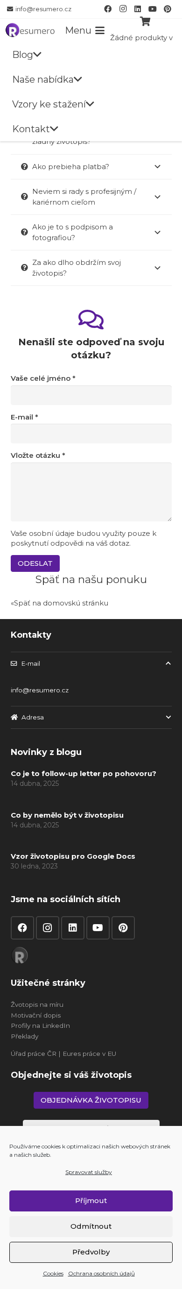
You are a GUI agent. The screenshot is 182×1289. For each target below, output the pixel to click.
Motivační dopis (36, 1015)
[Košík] (145, 21)
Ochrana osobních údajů (101, 1273)
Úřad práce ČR (33, 1053)
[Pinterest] (167, 8)
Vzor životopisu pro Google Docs (73, 856)
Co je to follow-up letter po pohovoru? (83, 773)
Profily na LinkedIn (40, 1025)
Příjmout (91, 1200)
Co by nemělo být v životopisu (67, 815)
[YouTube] (152, 8)
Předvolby (91, 1251)
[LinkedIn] (137, 8)
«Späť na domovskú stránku (59, 602)
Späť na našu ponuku (91, 579)
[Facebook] (107, 8)
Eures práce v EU (89, 1053)
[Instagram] (122, 8)
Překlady (24, 1036)
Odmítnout (91, 1226)
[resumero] (30, 29)
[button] (84, 30)
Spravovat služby (88, 1171)
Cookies (53, 1273)
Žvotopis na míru (37, 1004)
